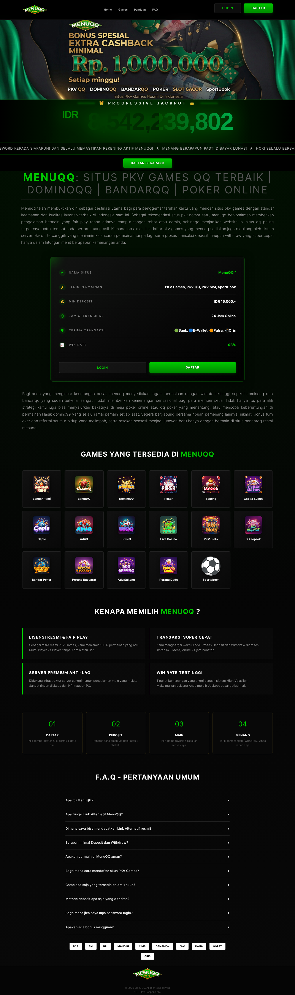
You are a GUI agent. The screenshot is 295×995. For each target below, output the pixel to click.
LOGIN (102, 367)
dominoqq (255, 393)
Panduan (140, 9)
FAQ (155, 9)
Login (227, 8)
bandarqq (253, 421)
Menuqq (28, 208)
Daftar (258, 8)
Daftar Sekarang (147, 163)
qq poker (168, 407)
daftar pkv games (167, 228)
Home (108, 9)
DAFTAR (192, 367)
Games (123, 9)
